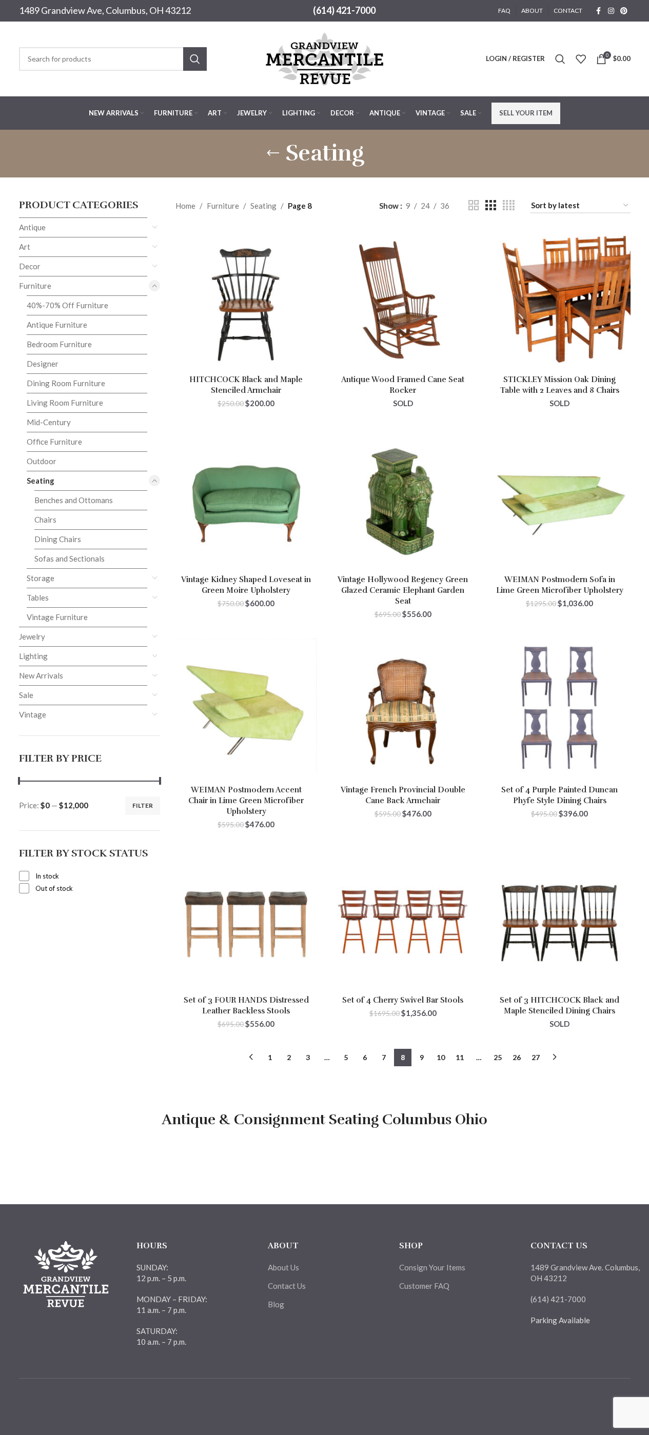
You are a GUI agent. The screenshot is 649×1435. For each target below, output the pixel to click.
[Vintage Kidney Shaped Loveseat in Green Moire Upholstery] (246, 499)
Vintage (32, 714)
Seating (40, 480)
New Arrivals (41, 675)
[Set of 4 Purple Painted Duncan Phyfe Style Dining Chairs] (560, 709)
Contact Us (287, 1285)
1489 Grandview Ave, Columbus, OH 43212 (105, 10)
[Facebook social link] (599, 11)
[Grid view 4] (509, 205)
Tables (38, 597)
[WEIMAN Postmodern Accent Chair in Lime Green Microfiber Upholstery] (246, 709)
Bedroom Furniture (59, 344)
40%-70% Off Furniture (67, 305)
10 (441, 1057)
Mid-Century (49, 422)
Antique (32, 227)
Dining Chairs (57, 539)
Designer (42, 363)
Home (185, 205)
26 (517, 1057)
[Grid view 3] (490, 205)
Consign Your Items (432, 1267)
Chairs (45, 519)
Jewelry (32, 636)
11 (460, 1057)
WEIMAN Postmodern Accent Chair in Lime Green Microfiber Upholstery (246, 800)
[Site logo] (324, 57)
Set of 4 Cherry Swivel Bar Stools (402, 1000)
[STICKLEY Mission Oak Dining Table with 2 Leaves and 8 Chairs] (560, 299)
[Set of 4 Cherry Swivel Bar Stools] (403, 920)
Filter (142, 805)
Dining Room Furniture (66, 383)
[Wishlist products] (581, 59)
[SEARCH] (195, 59)
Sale (26, 695)
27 (536, 1057)
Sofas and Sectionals (69, 558)
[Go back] (273, 153)
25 (498, 1057)
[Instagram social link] (611, 11)
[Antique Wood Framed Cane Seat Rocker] (403, 299)
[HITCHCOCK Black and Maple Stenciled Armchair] (246, 299)
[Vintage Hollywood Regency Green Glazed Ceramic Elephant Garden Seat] (403, 499)
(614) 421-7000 (344, 10)
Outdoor (41, 461)
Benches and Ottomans (73, 500)
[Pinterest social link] (624, 11)
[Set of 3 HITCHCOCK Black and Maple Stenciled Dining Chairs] (560, 920)
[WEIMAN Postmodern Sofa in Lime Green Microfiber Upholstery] (560, 499)
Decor (30, 266)
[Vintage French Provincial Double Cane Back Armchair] (403, 709)
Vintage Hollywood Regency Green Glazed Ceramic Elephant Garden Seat (403, 590)
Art (24, 246)
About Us (283, 1267)
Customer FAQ (424, 1285)
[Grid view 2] (473, 205)
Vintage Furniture (57, 617)
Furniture (35, 285)
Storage (40, 578)
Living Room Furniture (65, 402)
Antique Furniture (57, 324)
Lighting (33, 656)
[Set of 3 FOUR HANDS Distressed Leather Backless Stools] (246, 920)
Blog (276, 1304)
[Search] (560, 59)
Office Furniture (54, 441)
